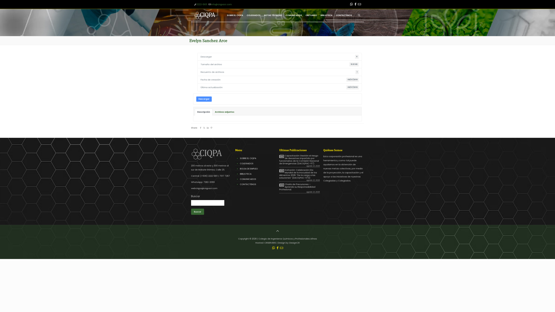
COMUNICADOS (248, 179)
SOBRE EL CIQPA (248, 158)
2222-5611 (201, 4)
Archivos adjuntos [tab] (224, 112)
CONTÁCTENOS (248, 184)
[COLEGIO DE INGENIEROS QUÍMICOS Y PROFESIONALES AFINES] (205, 15)
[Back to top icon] (277, 231)
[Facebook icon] (355, 4)
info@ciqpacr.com (221, 4)
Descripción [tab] (203, 112)
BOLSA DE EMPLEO (249, 168)
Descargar (204, 99)
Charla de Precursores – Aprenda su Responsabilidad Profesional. (297, 187)
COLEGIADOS (246, 163)
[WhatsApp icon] (351, 4)
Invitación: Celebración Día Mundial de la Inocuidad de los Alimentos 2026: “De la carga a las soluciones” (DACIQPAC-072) (298, 174)
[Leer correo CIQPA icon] (359, 4)
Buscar (195, 196)
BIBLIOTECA (245, 173)
